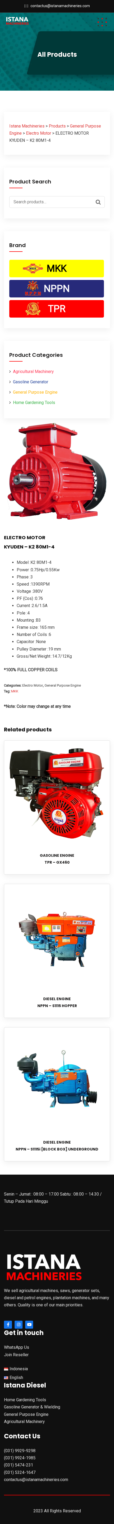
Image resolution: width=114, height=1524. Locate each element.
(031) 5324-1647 (20, 1472)
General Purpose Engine (35, 392)
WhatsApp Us (16, 1347)
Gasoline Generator (30, 381)
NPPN (57, 288)
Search (99, 201)
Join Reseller (16, 1354)
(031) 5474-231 (18, 1465)
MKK (57, 268)
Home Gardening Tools (34, 402)
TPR (56, 308)
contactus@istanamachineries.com (60, 6)
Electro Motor (32, 685)
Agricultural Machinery (33, 371)
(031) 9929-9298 (20, 1450)
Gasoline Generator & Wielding (32, 1406)
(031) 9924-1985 (20, 1457)
